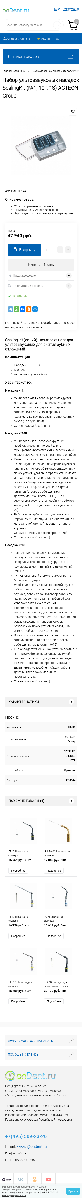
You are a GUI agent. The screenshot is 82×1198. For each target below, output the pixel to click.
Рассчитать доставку (28, 285)
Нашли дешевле (24, 275)
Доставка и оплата (17, 38)
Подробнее (18, 870)
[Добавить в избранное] (73, 112)
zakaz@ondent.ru (32, 1146)
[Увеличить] (41, 145)
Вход (57, 8)
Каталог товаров (23, 56)
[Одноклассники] (28, 309)
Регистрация (71, 8)
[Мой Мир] (35, 309)
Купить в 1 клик (41, 265)
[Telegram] (10, 309)
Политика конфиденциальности (25, 1194)
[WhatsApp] (16, 309)
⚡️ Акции (43, 38)
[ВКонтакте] (22, 309)
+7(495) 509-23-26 (26, 1136)
